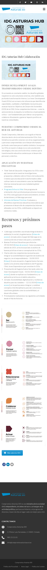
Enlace (6, 261)
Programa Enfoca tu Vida (13, 189)
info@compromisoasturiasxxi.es (19, 542)
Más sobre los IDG (13, 453)
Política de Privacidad (11, 566)
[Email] (12, 464)
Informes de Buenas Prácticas (15, 200)
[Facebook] (4, 464)
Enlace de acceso (20, 245)
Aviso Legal (25, 566)
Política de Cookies (38, 566)
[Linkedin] (8, 464)
